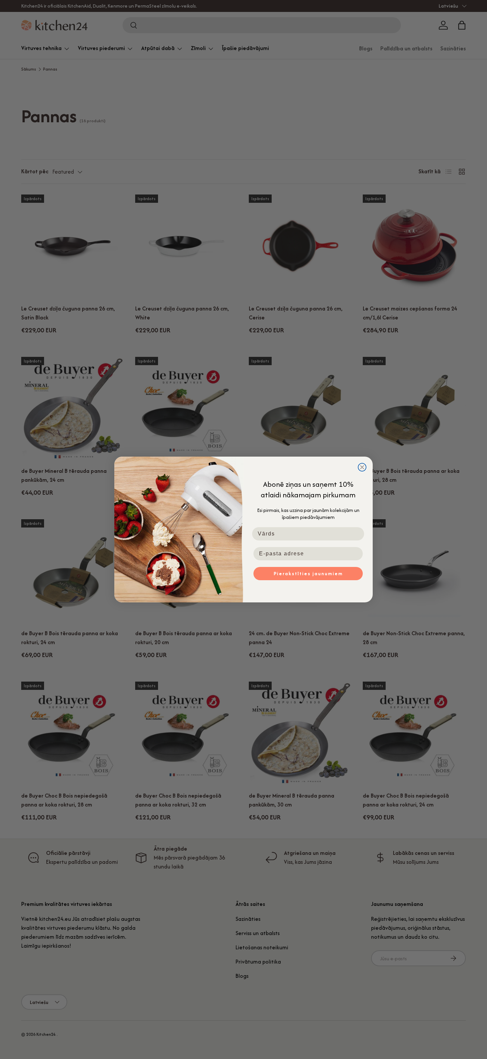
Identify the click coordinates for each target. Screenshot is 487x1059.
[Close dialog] (362, 467)
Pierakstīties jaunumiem (308, 573)
